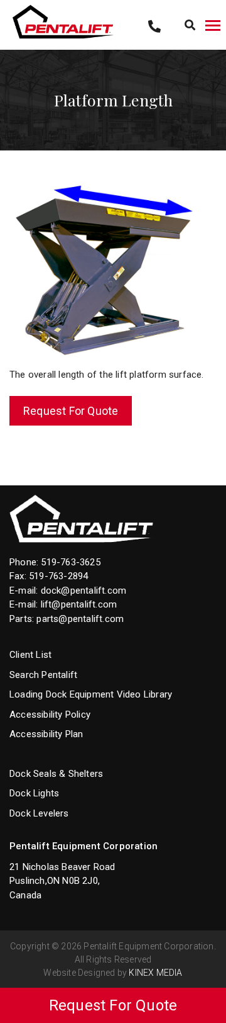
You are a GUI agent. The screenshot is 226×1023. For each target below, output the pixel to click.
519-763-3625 (70, 562)
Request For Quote (70, 410)
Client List (30, 654)
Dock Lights (34, 793)
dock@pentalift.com (84, 590)
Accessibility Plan (46, 734)
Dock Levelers (39, 813)
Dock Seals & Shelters (56, 773)
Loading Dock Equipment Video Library (90, 694)
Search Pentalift (43, 675)
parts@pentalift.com (80, 619)
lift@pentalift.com (79, 604)
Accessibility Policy (49, 714)
